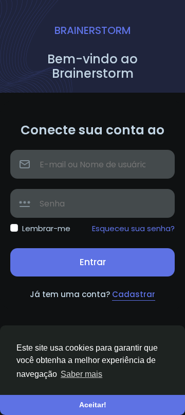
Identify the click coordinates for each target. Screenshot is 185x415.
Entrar (93, 262)
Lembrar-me (46, 228)
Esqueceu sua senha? (133, 228)
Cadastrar (133, 294)
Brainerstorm (92, 30)
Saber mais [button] (81, 374)
